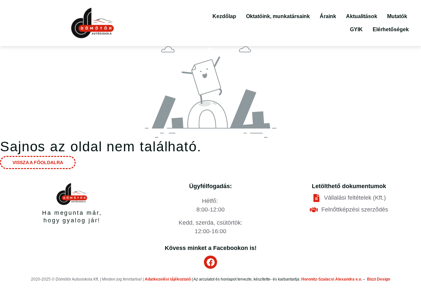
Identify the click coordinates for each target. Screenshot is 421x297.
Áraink (328, 16)
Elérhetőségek (391, 29)
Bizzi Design (378, 279)
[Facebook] (210, 262)
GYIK (356, 29)
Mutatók (397, 16)
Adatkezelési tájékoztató (168, 279)
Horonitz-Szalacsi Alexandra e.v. (331, 279)
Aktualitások (361, 16)
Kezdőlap (224, 16)
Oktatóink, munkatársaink (278, 16)
